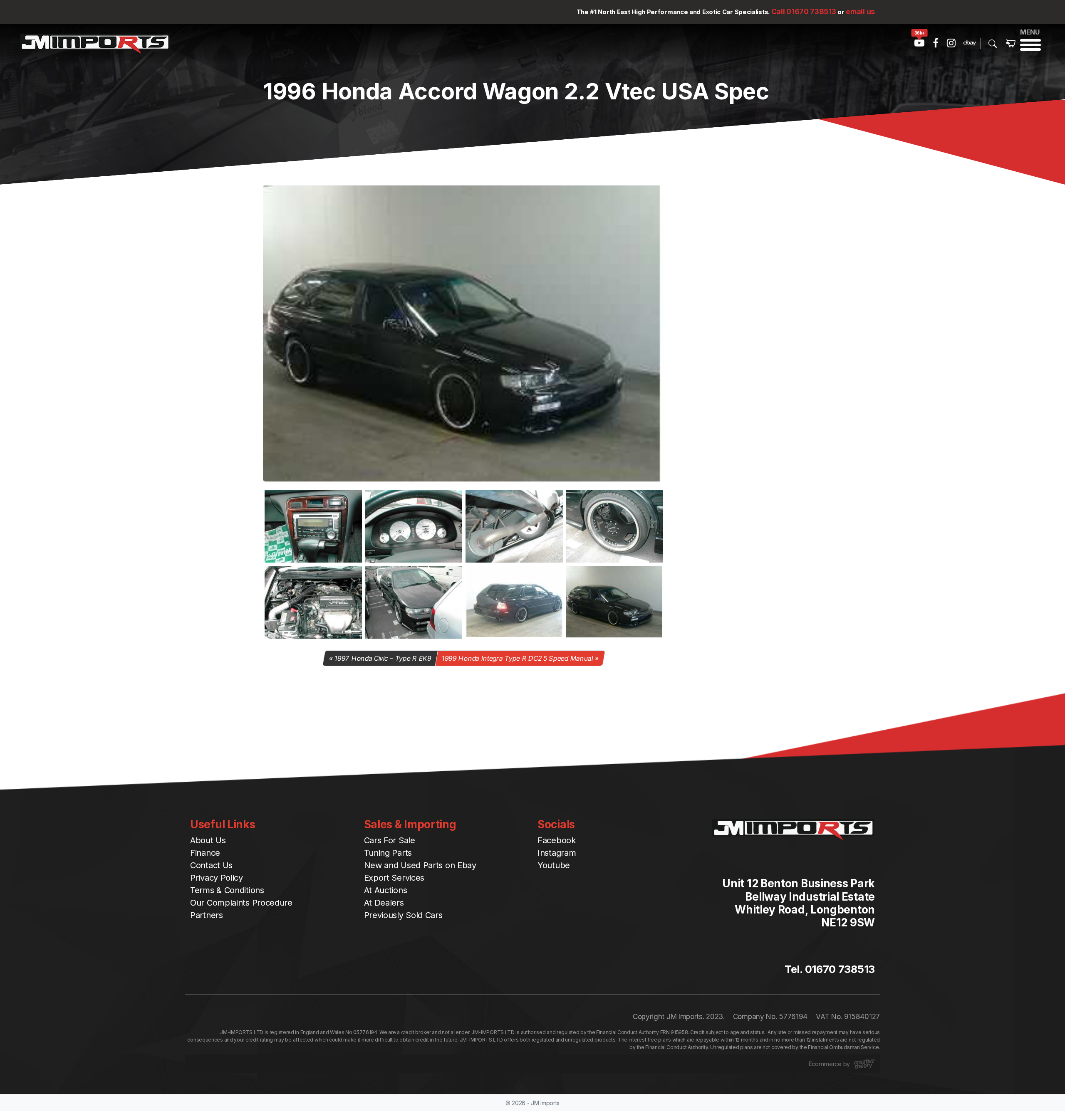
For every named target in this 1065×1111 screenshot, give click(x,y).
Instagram (556, 853)
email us (860, 11)
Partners (206, 915)
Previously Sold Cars (403, 915)
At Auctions (385, 890)
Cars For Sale (389, 840)
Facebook (556, 840)
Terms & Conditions (227, 890)
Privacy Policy (216, 878)
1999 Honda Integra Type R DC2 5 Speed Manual (517, 658)
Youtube (553, 865)
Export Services (394, 878)
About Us (208, 840)
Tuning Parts (388, 853)
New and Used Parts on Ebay (420, 865)
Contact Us (211, 865)
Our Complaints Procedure (241, 903)
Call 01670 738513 (803, 11)
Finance (205, 853)
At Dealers (384, 903)
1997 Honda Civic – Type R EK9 (383, 658)
